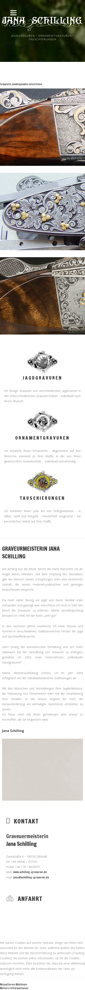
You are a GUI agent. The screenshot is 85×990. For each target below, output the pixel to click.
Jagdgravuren (42, 378)
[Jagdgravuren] (42, 372)
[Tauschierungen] (42, 492)
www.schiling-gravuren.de (30, 872)
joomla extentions (31, 84)
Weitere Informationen (14, 988)
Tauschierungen (42, 498)
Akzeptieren (7, 984)
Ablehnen (21, 984)
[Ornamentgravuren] (42, 432)
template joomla (10, 84)
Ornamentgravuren (42, 438)
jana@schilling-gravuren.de (31, 877)
